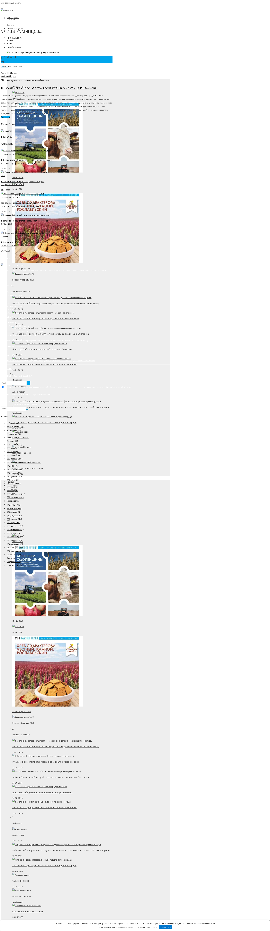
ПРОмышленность (16, 551)
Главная (11, 18)
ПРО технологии (15, 526)
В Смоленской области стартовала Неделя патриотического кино (45, 318)
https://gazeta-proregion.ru (17, 317)
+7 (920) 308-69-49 (14, 295)
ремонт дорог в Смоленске (23, 80)
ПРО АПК (12, 448)
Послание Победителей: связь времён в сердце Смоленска (42, 792)
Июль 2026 (6, 136)
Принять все (166, 927)
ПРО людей (14, 483)
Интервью (12, 441)
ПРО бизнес (13, 451)
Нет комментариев (8, 76)
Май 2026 (17, 189)
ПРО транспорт (15, 529)
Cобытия (12, 56)
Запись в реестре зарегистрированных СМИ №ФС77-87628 (24, 335)
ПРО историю (14, 473)
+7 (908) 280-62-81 (14, 306)
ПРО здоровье (14, 66)
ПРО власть (13, 455)
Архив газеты (14, 430)
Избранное (12, 437)
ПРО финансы (14, 536)
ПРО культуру (14, 37)
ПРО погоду (14, 505)
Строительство (14, 565)
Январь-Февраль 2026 (23, 279)
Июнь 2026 (17, 620)
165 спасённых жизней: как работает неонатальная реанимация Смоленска (50, 333)
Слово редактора (15, 554)
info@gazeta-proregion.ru (17, 313)
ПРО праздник (14, 515)
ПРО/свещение (15, 544)
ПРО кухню (13, 480)
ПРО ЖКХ (13, 466)
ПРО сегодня (14, 519)
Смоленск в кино (20, 437)
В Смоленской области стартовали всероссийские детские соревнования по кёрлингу (55, 303)
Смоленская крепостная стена (27, 468)
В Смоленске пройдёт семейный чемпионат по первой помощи (44, 364)
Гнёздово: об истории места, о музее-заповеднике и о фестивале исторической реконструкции (61, 407)
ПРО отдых (13, 501)
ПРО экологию (14, 540)
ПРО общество (7, 80)
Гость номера (14, 434)
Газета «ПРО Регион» (9, 73)
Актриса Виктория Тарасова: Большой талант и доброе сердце (44, 422)
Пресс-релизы (14, 444)
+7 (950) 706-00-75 (14, 310)
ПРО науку (12, 490)
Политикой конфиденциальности (30, 387)
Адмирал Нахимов (21, 452)
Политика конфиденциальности (13, 355)
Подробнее (5, 117)
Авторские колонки (15, 426)
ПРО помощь (13, 512)
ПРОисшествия (15, 547)
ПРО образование (16, 494)
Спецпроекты (14, 561)
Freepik (9, 368)
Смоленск (12, 558)
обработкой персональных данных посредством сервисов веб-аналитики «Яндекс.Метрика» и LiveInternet (88, 387)
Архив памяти (19, 391)
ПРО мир (12, 487)
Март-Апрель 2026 (21, 268)
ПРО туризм (13, 533)
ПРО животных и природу (19, 462)
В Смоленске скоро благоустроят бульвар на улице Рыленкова (49, 88)
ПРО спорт (13, 522)
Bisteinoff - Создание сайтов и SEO (27, 404)
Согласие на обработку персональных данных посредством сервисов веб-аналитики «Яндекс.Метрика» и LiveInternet (48, 360)
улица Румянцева (42, 80)
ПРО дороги (14, 458)
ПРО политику (14, 508)
